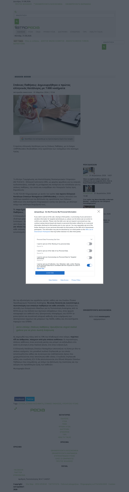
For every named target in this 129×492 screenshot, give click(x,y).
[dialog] (64, 246)
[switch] (89, 243)
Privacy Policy (76, 280)
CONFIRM (50, 273)
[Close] (99, 212)
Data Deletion (53, 280)
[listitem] (64, 239)
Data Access (64, 280)
